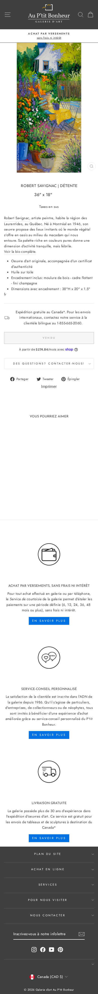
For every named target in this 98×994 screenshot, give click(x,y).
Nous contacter (47, 915)
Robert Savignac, (17, 218)
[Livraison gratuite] (49, 772)
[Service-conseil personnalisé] (49, 658)
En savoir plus (49, 621)
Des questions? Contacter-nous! (49, 363)
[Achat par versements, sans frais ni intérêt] (49, 554)
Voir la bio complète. (20, 251)
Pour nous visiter (48, 900)
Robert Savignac (39, 186)
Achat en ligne (47, 869)
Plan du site (47, 854)
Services (48, 885)
